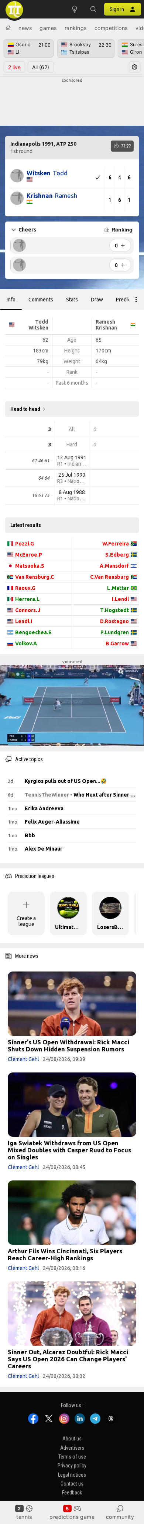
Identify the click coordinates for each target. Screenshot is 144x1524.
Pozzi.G (24, 544)
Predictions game (72, 1517)
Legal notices (72, 1475)
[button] (93, 9)
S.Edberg (117, 555)
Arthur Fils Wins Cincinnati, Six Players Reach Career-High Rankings (65, 1254)
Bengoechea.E (33, 632)
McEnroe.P (28, 555)
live (14, 67)
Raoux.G (25, 588)
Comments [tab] (40, 300)
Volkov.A (26, 643)
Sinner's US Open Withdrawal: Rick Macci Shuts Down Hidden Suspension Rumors (68, 1045)
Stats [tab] (72, 300)
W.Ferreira (115, 544)
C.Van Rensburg (109, 577)
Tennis (24, 1517)
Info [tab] (11, 300)
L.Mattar (118, 588)
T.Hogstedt (114, 610)
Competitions (111, 28)
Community (120, 1517)
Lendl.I (23, 621)
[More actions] (136, 299)
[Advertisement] (72, 102)
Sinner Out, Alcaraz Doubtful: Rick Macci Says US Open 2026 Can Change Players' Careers (68, 1358)
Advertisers (72, 1448)
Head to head (25, 409)
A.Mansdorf (114, 566)
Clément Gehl (23, 1059)
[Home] (8, 27)
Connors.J (27, 610)
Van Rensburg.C (34, 577)
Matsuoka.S (29, 566)
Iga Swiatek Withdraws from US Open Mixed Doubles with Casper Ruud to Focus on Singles (69, 1149)
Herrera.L (27, 599)
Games (48, 28)
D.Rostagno (114, 621)
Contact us (72, 1484)
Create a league (26, 921)
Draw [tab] (97, 300)
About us (72, 1439)
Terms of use (72, 1457)
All (40, 67)
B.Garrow (117, 643)
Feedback (72, 1493)
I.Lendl (120, 599)
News (25, 28)
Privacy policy (72, 1466)
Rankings (76, 28)
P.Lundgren (114, 632)
